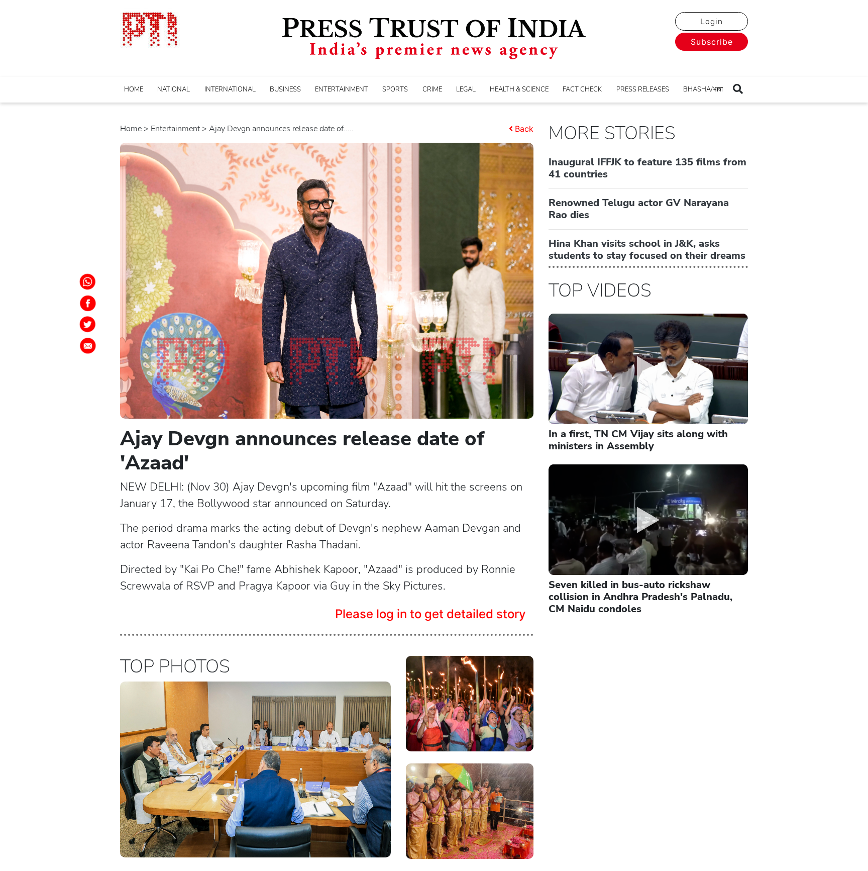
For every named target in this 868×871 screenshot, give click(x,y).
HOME (133, 89)
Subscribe (712, 42)
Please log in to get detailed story (430, 614)
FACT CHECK (582, 89)
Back (524, 129)
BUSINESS (285, 89)
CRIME (432, 89)
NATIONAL (173, 89)
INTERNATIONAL (230, 89)
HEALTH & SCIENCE (519, 89)
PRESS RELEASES (642, 89)
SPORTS (395, 89)
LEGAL (466, 89)
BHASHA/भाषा (703, 89)
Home (131, 128)
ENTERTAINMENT (341, 89)
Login (711, 21)
